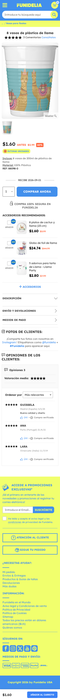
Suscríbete (43, 509)
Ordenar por (13, 394)
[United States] (5, 648)
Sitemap (7, 616)
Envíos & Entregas (14, 575)
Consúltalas (49, 37)
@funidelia (49, 342)
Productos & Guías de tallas (20, 579)
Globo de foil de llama (43, 243)
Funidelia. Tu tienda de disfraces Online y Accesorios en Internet (29, 5)
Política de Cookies (14, 613)
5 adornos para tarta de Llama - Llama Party (42, 266)
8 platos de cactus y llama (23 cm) (42, 224)
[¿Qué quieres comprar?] (4, 5)
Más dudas (9, 586)
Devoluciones (11, 582)
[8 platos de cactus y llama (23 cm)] (22, 227)
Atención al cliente (32, 537)
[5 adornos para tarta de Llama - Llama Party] (22, 268)
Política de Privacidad (16, 609)
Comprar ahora (37, 191)
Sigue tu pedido (32, 549)
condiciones (14, 522)
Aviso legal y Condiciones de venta (24, 606)
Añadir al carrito (42, 694)
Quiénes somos (12, 627)
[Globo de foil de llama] (22, 248)
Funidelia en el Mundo (16, 602)
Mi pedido (8, 572)
